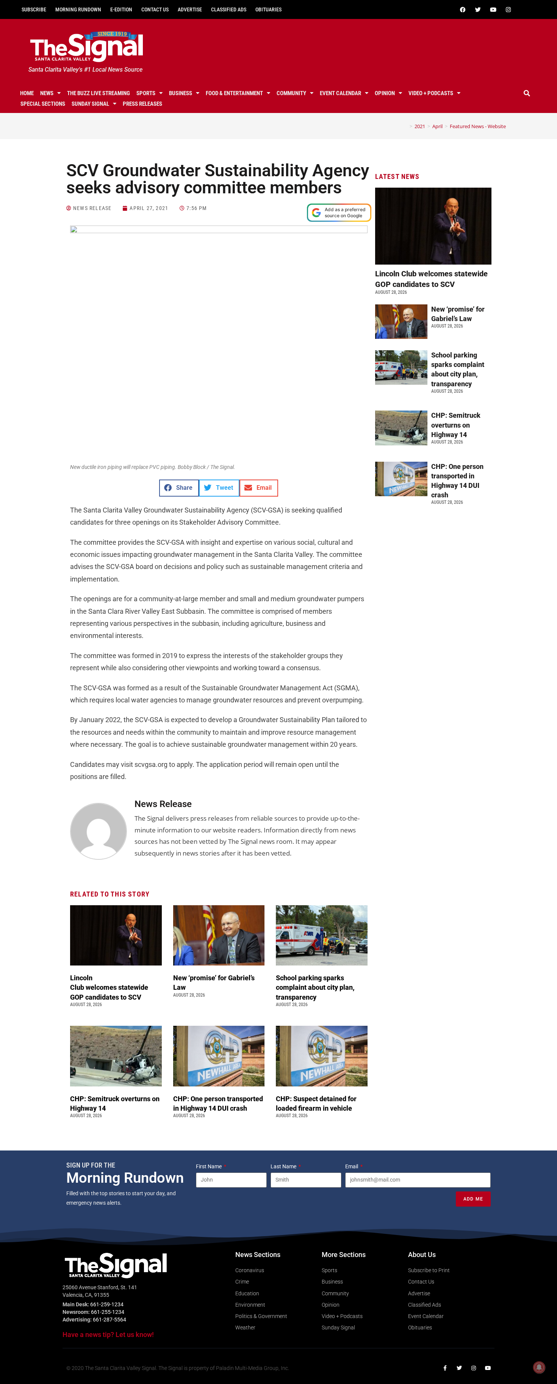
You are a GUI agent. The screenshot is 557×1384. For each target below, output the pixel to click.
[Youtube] (493, 9)
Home (27, 93)
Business (180, 93)
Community (291, 93)
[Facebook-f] (444, 1368)
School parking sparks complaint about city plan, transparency (315, 987)
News (46, 93)
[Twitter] (477, 9)
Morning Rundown (78, 9)
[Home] (405, 126)
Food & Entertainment (234, 93)
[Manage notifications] (539, 1367)
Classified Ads (228, 9)
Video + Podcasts (430, 93)
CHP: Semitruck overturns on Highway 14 (455, 424)
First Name (209, 1166)
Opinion (385, 93)
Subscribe (34, 9)
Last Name (284, 1166)
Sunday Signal (90, 103)
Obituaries (268, 9)
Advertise (190, 9)
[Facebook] (462, 9)
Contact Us (155, 9)
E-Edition (121, 9)
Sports (145, 93)
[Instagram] (508, 9)
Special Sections (42, 103)
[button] (527, 93)
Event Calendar (340, 93)
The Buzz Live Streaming (98, 93)
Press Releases (142, 103)
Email (352, 1166)
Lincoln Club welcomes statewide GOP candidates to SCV (109, 987)
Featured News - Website (478, 126)
